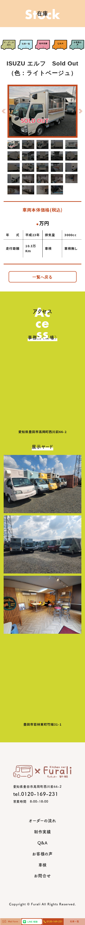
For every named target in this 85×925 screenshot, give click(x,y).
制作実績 (42, 832)
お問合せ (42, 876)
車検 (42, 865)
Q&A (42, 843)
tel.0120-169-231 (35, 794)
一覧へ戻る (42, 277)
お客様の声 (42, 854)
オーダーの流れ (42, 821)
